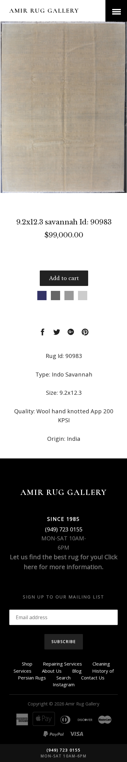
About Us (52, 671)
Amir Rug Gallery (44, 11)
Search (63, 678)
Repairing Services (62, 664)
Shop (27, 664)
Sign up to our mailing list (63, 597)
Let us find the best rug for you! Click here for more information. (63, 562)
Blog (77, 671)
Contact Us (92, 678)
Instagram (64, 684)
